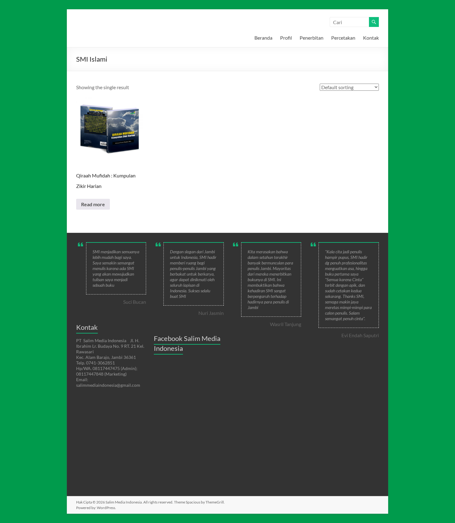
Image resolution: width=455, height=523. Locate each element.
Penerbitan (311, 38)
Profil (286, 38)
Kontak (371, 38)
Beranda (263, 38)
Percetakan (343, 38)
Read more (93, 204)
